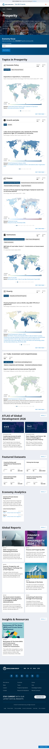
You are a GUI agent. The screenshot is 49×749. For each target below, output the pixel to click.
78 (37, 292)
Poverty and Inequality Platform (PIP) (34, 477)
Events (33, 682)
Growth (10, 124)
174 (37, 121)
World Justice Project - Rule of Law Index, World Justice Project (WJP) (24, 279)
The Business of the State (34, 582)
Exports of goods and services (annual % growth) (20, 369)
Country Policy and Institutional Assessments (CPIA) (12, 463)
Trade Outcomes (8, 362)
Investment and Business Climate (33, 365)
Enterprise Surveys (12, 221)
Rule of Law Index (12, 277)
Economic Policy (12, 65)
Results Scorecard (36, 690)
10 (42, 121)
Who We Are (6, 682)
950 (37, 179)
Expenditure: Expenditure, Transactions (17, 77)
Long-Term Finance (26, 185)
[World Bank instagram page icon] (27, 676)
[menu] (46, 4)
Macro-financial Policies (17, 69)
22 (42, 236)
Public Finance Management (32, 239)
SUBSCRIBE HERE (40, 697)
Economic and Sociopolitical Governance (14, 239)
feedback (34, 1)
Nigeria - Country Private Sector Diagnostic (12, 512)
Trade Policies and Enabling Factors (23, 362)
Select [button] (4, 46)
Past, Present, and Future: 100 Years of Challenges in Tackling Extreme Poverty (36, 437)
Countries (19, 682)
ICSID (38, 668)
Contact (5, 690)
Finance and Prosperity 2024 (35, 550)
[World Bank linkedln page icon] (22, 676)
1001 (5, 358)
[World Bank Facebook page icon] (11, 676)
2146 (37, 66)
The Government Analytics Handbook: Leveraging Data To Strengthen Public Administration (12, 599)
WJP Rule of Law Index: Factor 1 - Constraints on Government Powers (24, 247)
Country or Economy (6, 43)
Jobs (5, 124)
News (4, 685)
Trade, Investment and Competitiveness (21, 354)
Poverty (9, 291)
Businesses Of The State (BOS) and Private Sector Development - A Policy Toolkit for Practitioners (13, 644)
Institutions (11, 235)
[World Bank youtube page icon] (32, 676)
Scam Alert (35, 708)
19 (42, 66)
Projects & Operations (22, 688)
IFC (31, 668)
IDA (28, 668)
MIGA (34, 668)
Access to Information (27, 708)
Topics (19, 685)
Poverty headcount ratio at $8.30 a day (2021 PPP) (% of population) (21, 303)
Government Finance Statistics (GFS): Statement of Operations (23, 106)
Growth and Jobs (12, 120)
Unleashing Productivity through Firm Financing (34, 598)
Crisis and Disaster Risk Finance (12, 182)
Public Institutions (8, 242)
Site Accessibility (17, 708)
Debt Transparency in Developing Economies (10, 550)
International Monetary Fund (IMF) (16, 108)
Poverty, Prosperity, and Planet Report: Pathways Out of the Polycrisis (12, 568)
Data (33, 685)
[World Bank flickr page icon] (37, 676)
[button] (19, 111)
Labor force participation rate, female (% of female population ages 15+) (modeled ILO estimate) (21, 132)
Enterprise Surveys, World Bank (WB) (16, 222)
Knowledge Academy (36, 688)
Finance (9, 178)
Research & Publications (23, 690)
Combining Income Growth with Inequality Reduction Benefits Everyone (12, 437)
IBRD (25, 668)
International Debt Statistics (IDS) (10, 477)
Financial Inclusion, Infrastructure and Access (32, 182)
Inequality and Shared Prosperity (18, 296)
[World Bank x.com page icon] (16, 676)
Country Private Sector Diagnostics (10, 497)
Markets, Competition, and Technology (14, 365)
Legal (5, 708)
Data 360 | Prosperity (20, 4)
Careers (5, 688)
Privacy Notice (10, 708)
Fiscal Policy (7, 69)
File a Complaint (42, 708)
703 (37, 236)
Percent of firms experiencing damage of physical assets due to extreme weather (24, 190)
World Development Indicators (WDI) (17, 163)
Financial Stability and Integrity (12, 185)
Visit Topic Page (39, 114)
